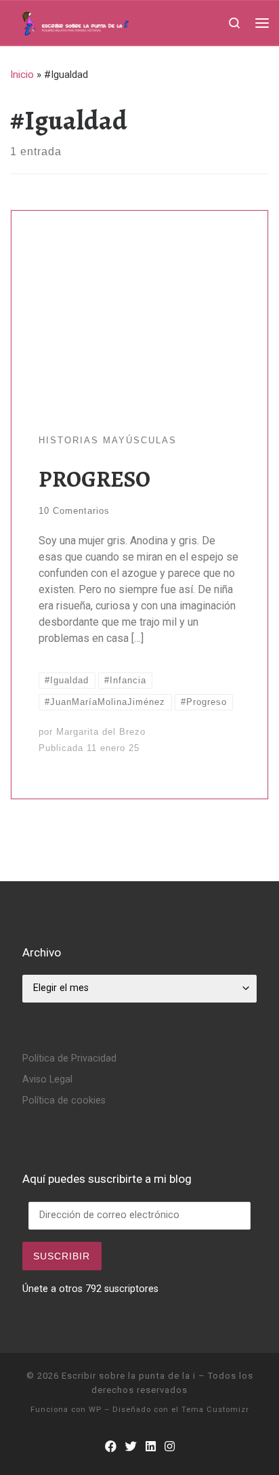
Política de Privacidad (69, 1058)
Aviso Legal (47, 1079)
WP (95, 1409)
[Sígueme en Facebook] (110, 1447)
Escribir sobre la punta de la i (129, 1376)
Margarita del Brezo (101, 732)
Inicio (22, 74)
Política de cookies (64, 1100)
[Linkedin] (151, 1447)
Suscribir (61, 1256)
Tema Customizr (215, 1409)
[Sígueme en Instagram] (170, 1447)
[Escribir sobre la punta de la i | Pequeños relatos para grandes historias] (97, 22)
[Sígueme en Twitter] (131, 1447)
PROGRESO (94, 479)
